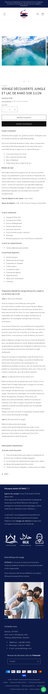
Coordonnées (41, 686)
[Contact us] (43, 689)
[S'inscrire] (37, 661)
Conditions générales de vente (19, 689)
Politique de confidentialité (37, 682)
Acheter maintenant (24, 124)
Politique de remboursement (18, 682)
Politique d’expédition (28, 686)
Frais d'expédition (6, 101)
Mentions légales (35, 689)
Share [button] (6, 474)
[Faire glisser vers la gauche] (19, 81)
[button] (4, 14)
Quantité (4, 105)
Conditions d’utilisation (12, 686)
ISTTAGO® (15, 679)
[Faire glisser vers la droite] (28, 81)
